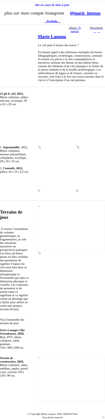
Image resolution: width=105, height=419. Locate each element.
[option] (71, 114)
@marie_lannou (85, 13)
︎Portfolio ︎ (52, 21)
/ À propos (75, 29)
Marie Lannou (52, 36)
